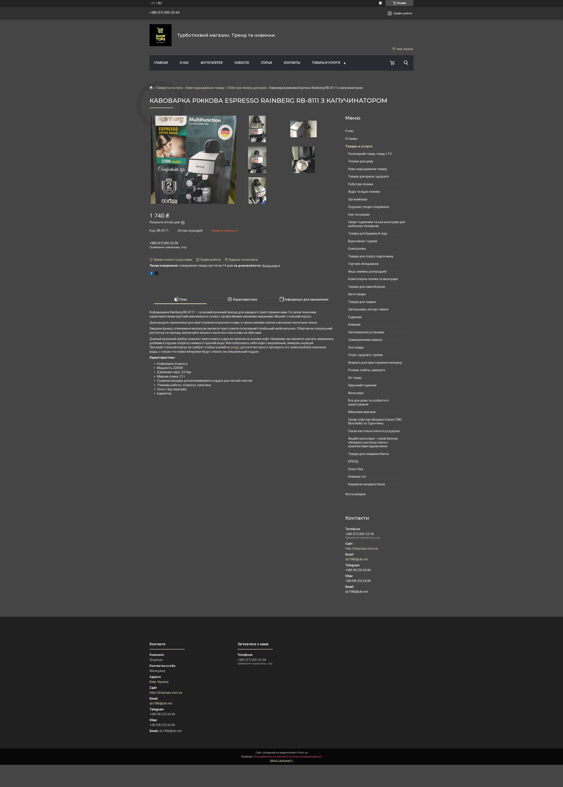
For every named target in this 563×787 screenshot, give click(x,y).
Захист (162, 389)
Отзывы (351, 139)
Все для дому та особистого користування (368, 402)
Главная (161, 62)
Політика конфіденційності (305, 756)
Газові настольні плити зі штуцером (374, 431)
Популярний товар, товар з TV (370, 154)
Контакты (292, 62)
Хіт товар (355, 378)
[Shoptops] (161, 35)
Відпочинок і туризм (362, 241)
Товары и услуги (326, 62)
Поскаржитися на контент (270, 756)
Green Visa (355, 469)
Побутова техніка (360, 184)
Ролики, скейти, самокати (366, 370)
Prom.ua (303, 752)
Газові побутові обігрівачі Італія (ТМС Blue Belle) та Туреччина (375, 421)
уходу (235, 347)
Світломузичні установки (366, 332)
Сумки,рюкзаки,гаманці (365, 339)
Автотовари (357, 294)
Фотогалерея (212, 62)
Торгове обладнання (363, 264)
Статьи (266, 62)
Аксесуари (356, 393)
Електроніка (357, 248)
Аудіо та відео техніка (364, 191)
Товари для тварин (362, 302)
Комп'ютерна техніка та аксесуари (373, 279)
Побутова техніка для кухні (247, 88)
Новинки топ (357, 476)
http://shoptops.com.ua (361, 548)
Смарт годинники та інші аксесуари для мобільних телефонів (376, 224)
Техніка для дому (360, 161)
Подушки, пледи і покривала (368, 207)
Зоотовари (356, 347)
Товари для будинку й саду (367, 233)
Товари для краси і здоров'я (368, 176)
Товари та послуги (169, 88)
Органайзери (357, 199)
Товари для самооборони (366, 286)
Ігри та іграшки (358, 214)
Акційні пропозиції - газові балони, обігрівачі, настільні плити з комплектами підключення (373, 442)
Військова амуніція (362, 412)
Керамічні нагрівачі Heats (366, 484)
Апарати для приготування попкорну (375, 362)
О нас (184, 62)
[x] (156, 274)
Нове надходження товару (205, 88)
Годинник (355, 317)
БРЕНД (353, 461)
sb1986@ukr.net (356, 559)
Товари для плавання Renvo (368, 454)
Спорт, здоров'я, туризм (365, 355)
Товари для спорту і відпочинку (370, 256)
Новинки (354, 324)
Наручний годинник (362, 385)
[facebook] (151, 274)
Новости (241, 62)
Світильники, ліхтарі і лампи (368, 309)
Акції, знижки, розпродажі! (367, 271)
